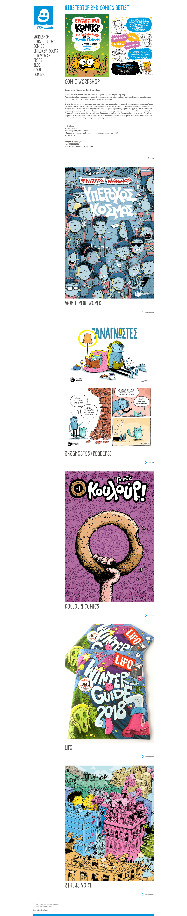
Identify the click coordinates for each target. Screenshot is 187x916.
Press (37, 60)
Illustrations (44, 41)
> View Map (70, 135)
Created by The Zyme (40, 910)
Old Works (41, 56)
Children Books (45, 51)
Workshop (41, 37)
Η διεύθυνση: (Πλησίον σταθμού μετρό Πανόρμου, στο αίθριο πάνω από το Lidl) (91, 129)
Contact (40, 74)
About (38, 70)
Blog (37, 65)
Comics (38, 46)
